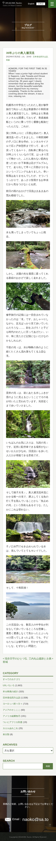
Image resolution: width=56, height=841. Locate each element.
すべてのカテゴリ (11, 679)
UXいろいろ (8, 685)
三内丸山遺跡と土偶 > (41, 658)
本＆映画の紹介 (10, 691)
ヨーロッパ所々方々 (12, 703)
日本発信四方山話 (40, 57)
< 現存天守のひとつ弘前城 (15, 660)
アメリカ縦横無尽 (11, 716)
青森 (8, 60)
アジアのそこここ (11, 710)
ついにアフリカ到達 (12, 722)
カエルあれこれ (10, 728)
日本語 (41, 4)
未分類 (6, 734)
